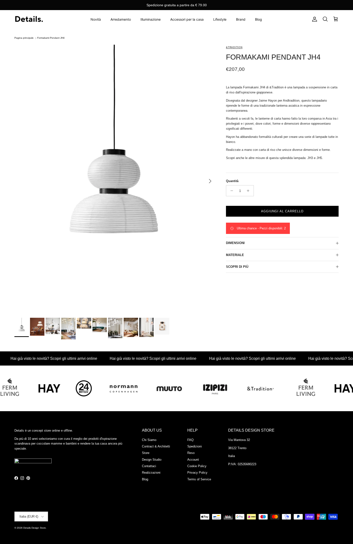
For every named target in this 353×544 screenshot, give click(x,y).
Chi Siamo (149, 440)
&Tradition (234, 47)
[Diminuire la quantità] (230, 190)
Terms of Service (199, 479)
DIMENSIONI (235, 243)
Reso (191, 453)
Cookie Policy (197, 466)
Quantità (232, 181)
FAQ (190, 440)
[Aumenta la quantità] (249, 190)
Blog (258, 19)
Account (193, 459)
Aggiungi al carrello (282, 211)
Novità (96, 19)
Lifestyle (219, 19)
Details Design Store (34, 527)
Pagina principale (24, 38)
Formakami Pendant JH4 (51, 38)
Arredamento (120, 19)
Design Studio (151, 459)
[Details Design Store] (28, 19)
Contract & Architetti (156, 446)
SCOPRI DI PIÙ (237, 267)
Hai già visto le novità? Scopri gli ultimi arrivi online (140, 358)
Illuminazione (150, 19)
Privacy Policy (197, 472)
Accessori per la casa (187, 19)
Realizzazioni (151, 472)
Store (145, 453)
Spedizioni (194, 446)
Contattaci (149, 466)
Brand (240, 19)
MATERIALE (235, 255)
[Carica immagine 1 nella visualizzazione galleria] (114, 179)
